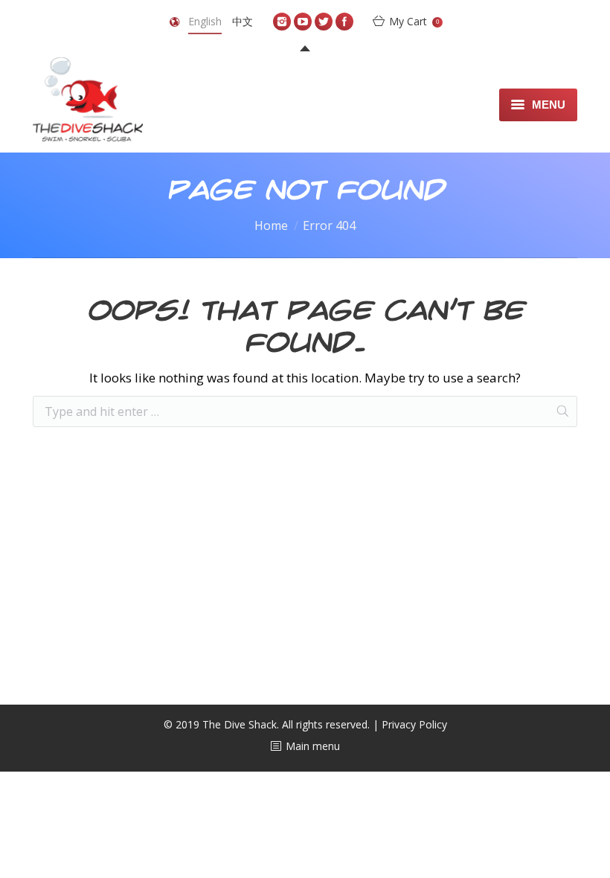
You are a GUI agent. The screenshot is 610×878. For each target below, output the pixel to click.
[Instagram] (282, 22)
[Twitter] (324, 22)
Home (271, 225)
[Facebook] (344, 22)
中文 (242, 21)
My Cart (414, 21)
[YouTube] (303, 22)
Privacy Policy (414, 724)
